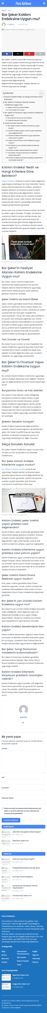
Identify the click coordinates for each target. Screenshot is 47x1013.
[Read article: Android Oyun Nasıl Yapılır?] (6, 861)
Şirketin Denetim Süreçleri (17, 120)
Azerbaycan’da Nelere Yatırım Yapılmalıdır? (25, 887)
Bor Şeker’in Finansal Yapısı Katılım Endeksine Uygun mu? (24, 114)
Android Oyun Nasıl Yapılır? (24, 859)
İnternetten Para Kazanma (23, 952)
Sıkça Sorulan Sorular (14, 123)
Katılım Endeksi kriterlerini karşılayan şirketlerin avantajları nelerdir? (25, 159)
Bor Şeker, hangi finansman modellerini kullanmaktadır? (22, 154)
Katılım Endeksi (8, 181)
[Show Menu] (3, 3)
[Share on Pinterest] (29, 54)
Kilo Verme (21, 957)
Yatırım (35, 962)
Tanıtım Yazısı (13, 1005)
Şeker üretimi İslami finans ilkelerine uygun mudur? (24, 141)
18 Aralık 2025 (23, 24)
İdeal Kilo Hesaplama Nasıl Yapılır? (27, 832)
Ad (3, 777)
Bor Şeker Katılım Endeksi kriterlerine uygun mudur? (24, 127)
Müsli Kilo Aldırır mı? (21, 841)
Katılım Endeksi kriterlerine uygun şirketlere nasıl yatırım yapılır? (24, 136)
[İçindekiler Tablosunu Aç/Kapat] (40, 93)
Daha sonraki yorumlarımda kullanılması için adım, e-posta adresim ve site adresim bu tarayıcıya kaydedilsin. (22, 811)
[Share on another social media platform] (40, 54)
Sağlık (34, 951)
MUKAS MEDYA (37, 1005)
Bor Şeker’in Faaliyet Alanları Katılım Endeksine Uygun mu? (20, 103)
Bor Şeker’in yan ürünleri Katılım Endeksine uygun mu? (23, 146)
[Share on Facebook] (7, 54)
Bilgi (3, 951)
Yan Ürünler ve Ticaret (16, 110)
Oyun (19, 964)
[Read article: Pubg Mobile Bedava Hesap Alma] (6, 870)
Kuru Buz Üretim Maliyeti (23, 877)
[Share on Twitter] (18, 54)
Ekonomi (5, 958)
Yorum (5, 748)
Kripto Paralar (23, 961)
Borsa (10, 10)
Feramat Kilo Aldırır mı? (22, 895)
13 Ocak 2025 (18, 880)
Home (4, 10)
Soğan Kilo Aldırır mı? (21, 984)
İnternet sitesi (7, 798)
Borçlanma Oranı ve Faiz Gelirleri (20, 118)
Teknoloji (36, 958)
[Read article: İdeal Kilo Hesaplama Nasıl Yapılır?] (6, 834)
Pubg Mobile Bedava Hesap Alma (26, 868)
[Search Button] (44, 3)
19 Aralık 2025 (18, 844)
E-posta (6, 788)
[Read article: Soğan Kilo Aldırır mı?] (6, 986)
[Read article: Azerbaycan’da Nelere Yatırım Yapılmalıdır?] (6, 888)
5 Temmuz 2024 (18, 862)
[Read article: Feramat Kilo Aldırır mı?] (6, 898)
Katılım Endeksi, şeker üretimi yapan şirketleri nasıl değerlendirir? (25, 132)
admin (11, 24)
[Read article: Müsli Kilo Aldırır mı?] (6, 843)
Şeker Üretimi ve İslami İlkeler (18, 107)
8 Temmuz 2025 (18, 835)
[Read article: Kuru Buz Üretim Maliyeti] (6, 879)
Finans (4, 962)
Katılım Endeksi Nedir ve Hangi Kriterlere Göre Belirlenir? (23, 98)
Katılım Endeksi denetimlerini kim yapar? (23, 150)
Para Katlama (23, 3)
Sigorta (35, 955)
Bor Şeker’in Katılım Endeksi (14, 469)
